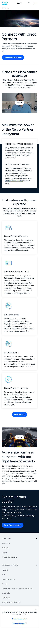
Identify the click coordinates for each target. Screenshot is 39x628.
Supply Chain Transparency (11, 602)
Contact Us (5, 548)
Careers (4, 552)
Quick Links (6, 538)
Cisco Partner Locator (14, 181)
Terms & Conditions (8, 579)
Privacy (4, 584)
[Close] (36, 609)
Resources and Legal (10, 565)
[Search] (29, 3)
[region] (19, 617)
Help (3, 575)
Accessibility (6, 593)
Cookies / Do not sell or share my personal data (17, 588)
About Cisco (6, 543)
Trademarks (6, 597)
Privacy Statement (18, 619)
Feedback (5, 570)
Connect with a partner (9, 557)
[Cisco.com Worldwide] (5, 3)
